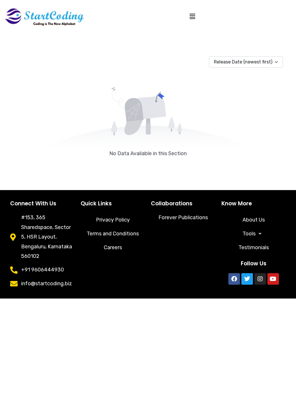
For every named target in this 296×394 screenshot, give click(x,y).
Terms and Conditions (113, 233)
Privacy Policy (113, 220)
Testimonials (253, 247)
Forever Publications (183, 217)
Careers (113, 247)
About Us (254, 220)
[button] (192, 16)
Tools (249, 233)
